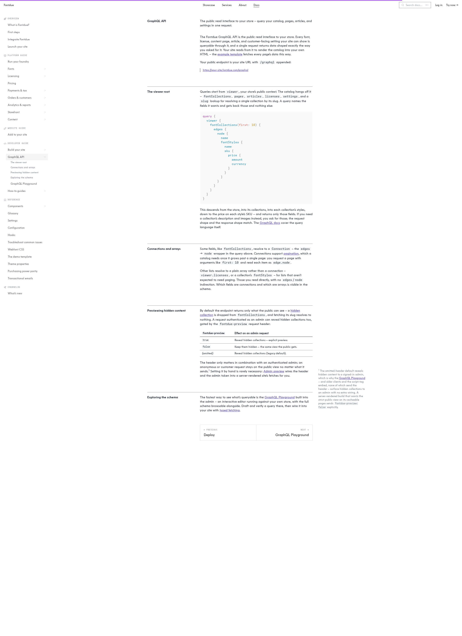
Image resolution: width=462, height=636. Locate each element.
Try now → (452, 5)
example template (229, 54)
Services (227, 5)
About (242, 5)
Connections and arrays (23, 167)
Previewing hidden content (24, 172)
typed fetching (230, 410)
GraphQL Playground (352, 378)
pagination (291, 253)
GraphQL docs (270, 223)
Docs (256, 5)
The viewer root (19, 162)
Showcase (209, 5)
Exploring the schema (22, 177)
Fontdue (9, 5)
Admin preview (273, 371)
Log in (439, 5)
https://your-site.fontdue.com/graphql (225, 70)
